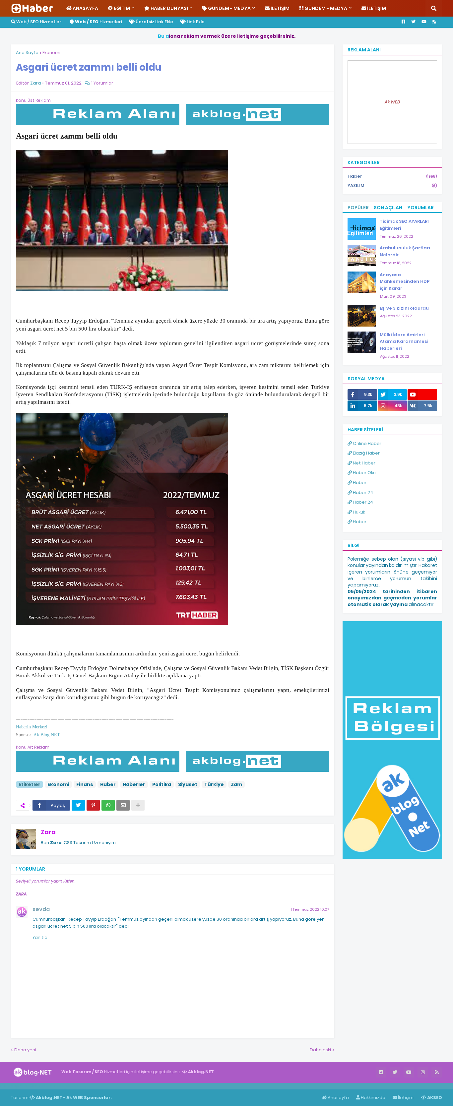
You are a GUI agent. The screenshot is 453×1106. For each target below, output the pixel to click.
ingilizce (68, 1085)
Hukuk (358, 512)
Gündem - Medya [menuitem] (229, 8)
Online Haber (366, 443)
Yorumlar (420, 207)
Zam (236, 784)
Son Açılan (388, 207)
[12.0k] (422, 394)
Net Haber (363, 463)
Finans (84, 784)
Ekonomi (51, 52)
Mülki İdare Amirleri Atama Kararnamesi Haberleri (404, 342)
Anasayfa (338, 1097)
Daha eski (320, 1050)
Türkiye (214, 784)
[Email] (123, 805)
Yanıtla (39, 937)
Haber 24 (362, 492)
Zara (48, 832)
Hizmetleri (98, 22)
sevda (41, 909)
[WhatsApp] (108, 805)
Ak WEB (392, 102)
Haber (108, 784)
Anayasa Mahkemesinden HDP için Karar (404, 282)
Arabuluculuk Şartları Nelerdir (405, 251)
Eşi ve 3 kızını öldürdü (404, 308)
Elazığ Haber (366, 453)
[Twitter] (78, 805)
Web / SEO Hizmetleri (38, 22)
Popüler (358, 207)
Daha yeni (25, 1050)
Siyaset (187, 784)
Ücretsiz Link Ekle (154, 22)
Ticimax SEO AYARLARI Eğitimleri (404, 224)
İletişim (405, 1097)
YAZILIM (392, 185)
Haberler (134, 784)
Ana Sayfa (27, 52)
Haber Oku (364, 472)
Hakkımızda (372, 1097)
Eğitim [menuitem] (121, 8)
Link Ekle (195, 22)
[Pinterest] (93, 805)
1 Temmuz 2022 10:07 (310, 909)
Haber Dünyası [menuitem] (169, 8)
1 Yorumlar (102, 83)
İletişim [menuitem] (280, 8)
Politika (161, 784)
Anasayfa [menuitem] (85, 8)
